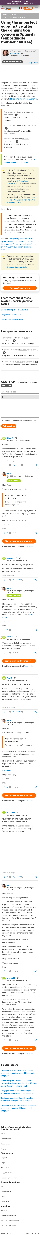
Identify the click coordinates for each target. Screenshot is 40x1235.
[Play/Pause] (16, 115)
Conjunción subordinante (11, 314)
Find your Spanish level (20, 288)
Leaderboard (6, 1139)
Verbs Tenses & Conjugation (14, 17)
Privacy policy (6, 1233)
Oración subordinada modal (12, 319)
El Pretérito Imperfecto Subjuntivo (23, 99)
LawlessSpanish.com (8, 1215)
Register (4, 1157)
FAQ (2, 1187)
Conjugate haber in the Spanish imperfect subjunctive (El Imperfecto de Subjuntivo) (17, 1091)
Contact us (5, 1202)
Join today (29, 546)
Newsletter (5, 1168)
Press (3, 1197)
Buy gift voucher (7, 1173)
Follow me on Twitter (8, 1226)
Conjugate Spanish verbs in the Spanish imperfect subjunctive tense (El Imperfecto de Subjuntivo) (19, 1073)
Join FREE (28, 8)
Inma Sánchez (15, 53)
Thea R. (10, 438)
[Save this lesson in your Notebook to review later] (12, 61)
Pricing (3, 1149)
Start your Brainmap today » (18, 267)
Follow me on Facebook (10, 1221)
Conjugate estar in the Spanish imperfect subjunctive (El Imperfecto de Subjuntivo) (17, 1099)
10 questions (33, 62)
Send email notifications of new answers (19, 421)
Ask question (9, 426)
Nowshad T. (12, 558)
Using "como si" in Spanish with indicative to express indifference (21, 200)
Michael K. (11, 812)
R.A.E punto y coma (10, 770)
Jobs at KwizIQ (6, 1192)
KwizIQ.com (5, 1210)
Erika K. (10, 637)
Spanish (5, 14)
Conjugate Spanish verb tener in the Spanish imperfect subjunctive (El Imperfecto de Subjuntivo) (18, 1108)
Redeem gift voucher (9, 1178)
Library (14, 14)
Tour (3, 1134)
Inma (9, 473)
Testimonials (5, 1144)
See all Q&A (6, 385)
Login (3, 1163)
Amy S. (10, 678)
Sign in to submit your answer (19, 541)
